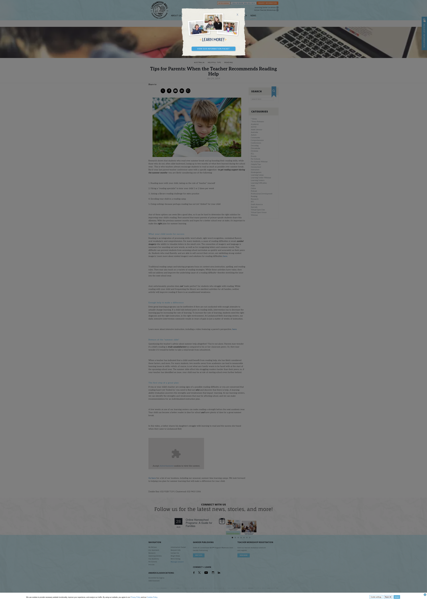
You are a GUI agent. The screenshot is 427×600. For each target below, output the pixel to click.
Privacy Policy (136, 597)
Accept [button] (397, 597)
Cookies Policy (152, 597)
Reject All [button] (388, 597)
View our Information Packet (213, 48)
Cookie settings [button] (376, 597)
